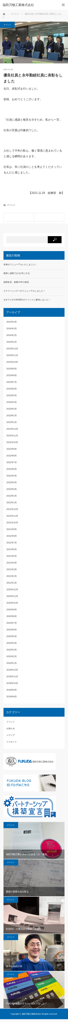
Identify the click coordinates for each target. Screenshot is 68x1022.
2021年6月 (11, 549)
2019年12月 (12, 670)
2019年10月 (12, 683)
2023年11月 (12, 355)
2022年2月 (11, 496)
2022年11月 (12, 435)
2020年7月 (11, 623)
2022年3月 (11, 489)
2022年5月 (11, 476)
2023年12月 (12, 348)
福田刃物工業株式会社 (31, 1014)
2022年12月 (12, 429)
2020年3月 (11, 650)
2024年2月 (11, 335)
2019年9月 (11, 690)
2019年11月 (12, 676)
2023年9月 (11, 368)
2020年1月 (11, 663)
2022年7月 (11, 462)
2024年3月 (11, 328)
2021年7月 (11, 542)
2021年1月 (11, 583)
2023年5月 (11, 395)
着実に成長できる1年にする (16, 273)
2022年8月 (11, 455)
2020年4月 (11, 643)
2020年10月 (12, 603)
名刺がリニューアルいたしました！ (20, 264)
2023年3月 (11, 409)
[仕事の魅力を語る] (18, 217)
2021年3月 (11, 569)
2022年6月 (11, 469)
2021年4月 (11, 563)
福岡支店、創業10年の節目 (16, 282)
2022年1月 (11, 502)
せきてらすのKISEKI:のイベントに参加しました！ (26, 299)
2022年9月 (11, 449)
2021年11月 (12, 516)
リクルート (11, 742)
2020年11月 (12, 596)
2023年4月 (11, 402)
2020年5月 (11, 636)
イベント (7, 25)
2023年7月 (11, 382)
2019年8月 (11, 696)
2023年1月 (11, 422)
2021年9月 (11, 529)
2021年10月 (12, 522)
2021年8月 (11, 536)
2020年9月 (11, 609)
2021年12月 (12, 509)
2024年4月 (11, 322)
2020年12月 (12, 589)
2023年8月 (11, 375)
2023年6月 (11, 389)
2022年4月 (11, 482)
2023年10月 (12, 362)
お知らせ (10, 728)
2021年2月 (11, 576)
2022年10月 (12, 442)
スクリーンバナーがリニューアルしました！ (24, 291)
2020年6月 (11, 629)
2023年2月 (11, 415)
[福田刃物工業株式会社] (29, 5)
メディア (10, 735)
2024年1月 (11, 342)
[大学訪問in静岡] (49, 217)
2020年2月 (11, 656)
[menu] (63, 5)
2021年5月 (11, 556)
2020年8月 (11, 616)
